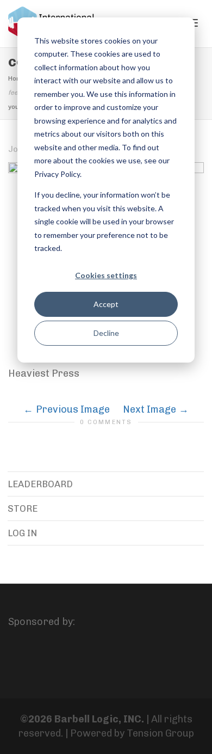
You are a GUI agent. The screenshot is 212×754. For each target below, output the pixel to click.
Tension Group (160, 733)
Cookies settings (106, 275)
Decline (106, 333)
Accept (106, 304)
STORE (23, 508)
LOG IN (22, 533)
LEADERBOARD (40, 484)
